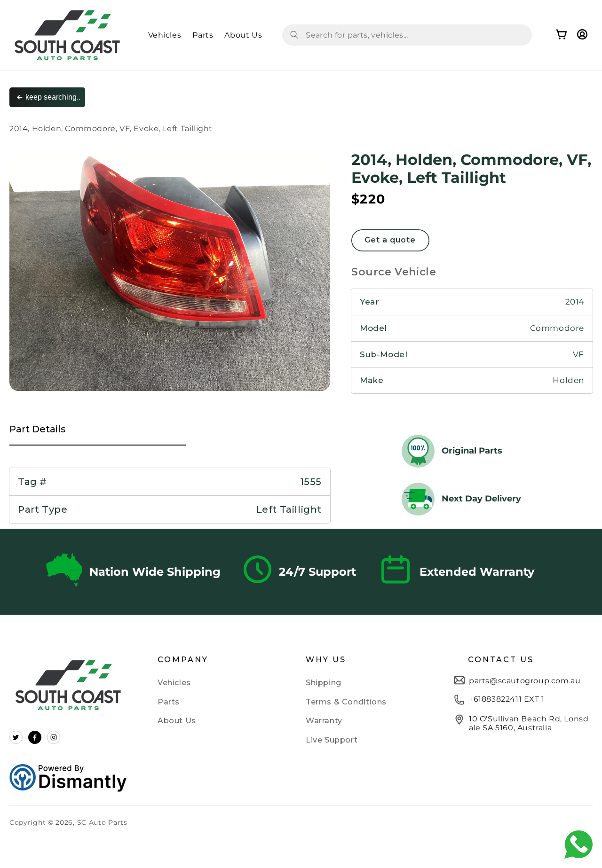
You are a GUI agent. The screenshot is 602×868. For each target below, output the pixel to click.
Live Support (331, 739)
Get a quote (390, 239)
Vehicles (174, 683)
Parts (169, 701)
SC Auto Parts (102, 822)
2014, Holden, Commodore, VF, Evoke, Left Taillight (111, 128)
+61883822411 (495, 699)
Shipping (323, 683)
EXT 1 (533, 699)
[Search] (294, 34)
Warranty (324, 720)
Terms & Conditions (346, 701)
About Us (177, 720)
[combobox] (407, 35)
